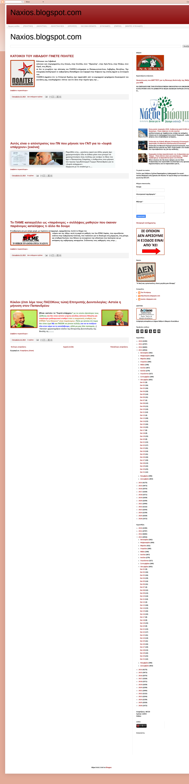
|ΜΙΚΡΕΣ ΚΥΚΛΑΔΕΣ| (134, 26)
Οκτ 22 (142, 445)
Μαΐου (142, 365)
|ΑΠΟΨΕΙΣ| (72, 26)
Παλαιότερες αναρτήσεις (119, 347)
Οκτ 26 (142, 457)
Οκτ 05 (142, 394)
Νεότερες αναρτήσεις (18, 347)
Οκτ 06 (142, 397)
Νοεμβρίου (144, 476)
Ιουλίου (143, 371)
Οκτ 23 (142, 448)
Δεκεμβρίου (144, 479)
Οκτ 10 (142, 409)
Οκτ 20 (142, 439)
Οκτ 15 (142, 424)
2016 (141, 489)
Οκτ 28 (142, 463)
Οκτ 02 (142, 385)
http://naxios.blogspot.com (150, 296)
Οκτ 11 (142, 412)
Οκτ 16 (142, 427)
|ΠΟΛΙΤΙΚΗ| (28, 26)
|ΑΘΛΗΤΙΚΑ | (42, 26)
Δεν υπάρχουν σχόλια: (35, 96)
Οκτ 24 (142, 451)
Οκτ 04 (142, 391)
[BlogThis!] (53, 97)
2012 (141, 347)
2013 (141, 350)
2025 (141, 516)
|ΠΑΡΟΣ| (117, 26)
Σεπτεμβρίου (145, 377)
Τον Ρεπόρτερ (146, 292)
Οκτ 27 (142, 460)
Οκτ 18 (142, 433)
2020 (141, 501)
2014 (141, 483)
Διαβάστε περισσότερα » (19, 90)
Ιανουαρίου (144, 353)
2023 (141, 510)
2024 (141, 513)
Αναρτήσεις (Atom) (27, 351)
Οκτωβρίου (144, 380)
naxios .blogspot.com (148, 299)
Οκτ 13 (142, 418)
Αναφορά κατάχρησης (146, 223)
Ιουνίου (143, 368)
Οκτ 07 (142, 400)
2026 (141, 519)
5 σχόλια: (30, 175)
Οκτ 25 (142, 454)
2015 (141, 486)
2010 (141, 341)
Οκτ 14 (142, 421)
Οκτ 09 (142, 406)
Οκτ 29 (142, 466)
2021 (141, 504)
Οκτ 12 (142, 415)
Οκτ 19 (142, 436)
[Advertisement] (69, 121)
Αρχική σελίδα (13, 26)
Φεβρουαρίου (145, 356)
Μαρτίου (143, 359)
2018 (141, 495)
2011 (141, 344)
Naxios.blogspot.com (46, 12)
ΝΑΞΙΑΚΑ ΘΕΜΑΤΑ (88, 26)
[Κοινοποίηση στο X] (55, 97)
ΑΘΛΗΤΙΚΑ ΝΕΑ (57, 26)
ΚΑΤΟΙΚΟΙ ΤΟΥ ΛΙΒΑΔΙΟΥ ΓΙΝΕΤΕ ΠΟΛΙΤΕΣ (42, 56)
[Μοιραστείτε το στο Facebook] (57, 97)
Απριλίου (143, 362)
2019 (141, 498)
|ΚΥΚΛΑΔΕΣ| (105, 26)
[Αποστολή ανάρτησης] (46, 96)
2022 (141, 507)
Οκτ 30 (142, 469)
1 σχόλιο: (30, 340)
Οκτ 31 (142, 472)
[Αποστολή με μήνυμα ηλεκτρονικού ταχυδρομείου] (50, 97)
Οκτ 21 (142, 442)
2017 (141, 492)
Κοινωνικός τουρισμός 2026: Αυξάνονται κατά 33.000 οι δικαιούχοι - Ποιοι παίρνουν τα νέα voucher (169, 130)
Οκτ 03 (142, 388)
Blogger (108, 767)
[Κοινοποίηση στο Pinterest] (60, 97)
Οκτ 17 (142, 430)
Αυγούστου (144, 374)
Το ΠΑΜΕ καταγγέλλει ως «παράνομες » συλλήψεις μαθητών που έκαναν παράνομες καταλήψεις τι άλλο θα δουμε (63, 224)
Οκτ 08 (142, 403)
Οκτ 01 (142, 382)
